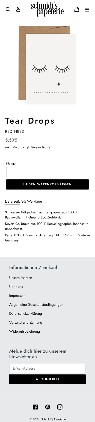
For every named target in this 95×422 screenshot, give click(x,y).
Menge (10, 163)
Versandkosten (41, 147)
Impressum (17, 295)
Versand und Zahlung (25, 322)
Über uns (16, 286)
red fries (14, 131)
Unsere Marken (20, 277)
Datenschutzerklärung (25, 313)
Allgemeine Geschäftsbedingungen (36, 304)
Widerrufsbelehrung (24, 331)
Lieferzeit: (12, 201)
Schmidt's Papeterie (53, 419)
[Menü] (87, 9)
